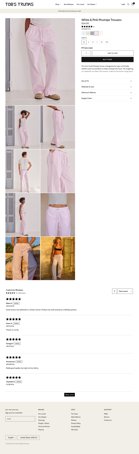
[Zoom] (70, 23)
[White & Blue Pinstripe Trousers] (83, 33)
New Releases (69, 4)
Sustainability (75, 426)
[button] (87, 26)
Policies (73, 420)
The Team (74, 414)
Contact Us (108, 420)
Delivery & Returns (88, 92)
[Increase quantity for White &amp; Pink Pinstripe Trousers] (89, 53)
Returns (106, 417)
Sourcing (41, 420)
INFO (73, 409)
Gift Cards (74, 430)
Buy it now (107, 59)
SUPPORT (108, 409)
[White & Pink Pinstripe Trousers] (96, 33)
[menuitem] (58, 4)
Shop (57, 4)
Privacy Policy (76, 423)
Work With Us (75, 417)
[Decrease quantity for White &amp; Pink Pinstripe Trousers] (83, 53)
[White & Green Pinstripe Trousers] (88, 33)
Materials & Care (87, 87)
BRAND (41, 409)
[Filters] (114, 291)
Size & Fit (85, 81)
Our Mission (91, 4)
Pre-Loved (80, 4)
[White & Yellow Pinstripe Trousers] (100, 33)
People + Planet (43, 423)
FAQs (106, 414)
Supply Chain (86, 98)
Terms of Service (44, 426)
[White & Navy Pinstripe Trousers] (92, 33)
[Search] (128, 4)
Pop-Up (41, 430)
